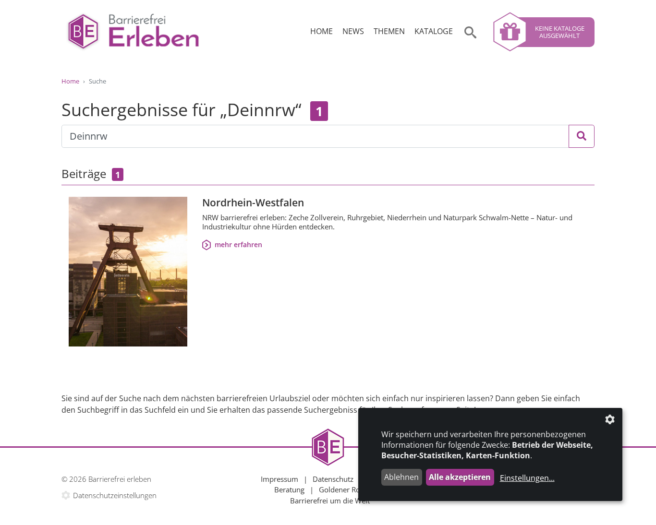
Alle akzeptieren (460, 477)
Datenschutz (333, 479)
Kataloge (433, 31)
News (353, 31)
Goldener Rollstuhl (349, 489)
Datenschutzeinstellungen (115, 495)
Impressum (279, 479)
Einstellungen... (527, 478)
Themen (389, 31)
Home (321, 31)
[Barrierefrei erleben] (133, 31)
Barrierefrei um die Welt (330, 500)
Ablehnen (401, 477)
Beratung (289, 489)
